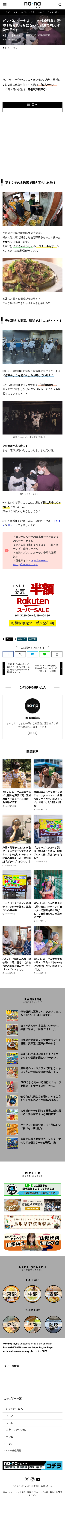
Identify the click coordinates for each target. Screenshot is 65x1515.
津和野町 (29, 35)
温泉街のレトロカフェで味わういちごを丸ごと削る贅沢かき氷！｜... (41, 1070)
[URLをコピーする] (56, 654)
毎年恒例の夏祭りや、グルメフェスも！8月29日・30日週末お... (41, 1013)
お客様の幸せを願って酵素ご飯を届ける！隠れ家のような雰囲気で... (41, 1112)
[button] (8, 654)
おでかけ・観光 (14, 1409)
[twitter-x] (30, 733)
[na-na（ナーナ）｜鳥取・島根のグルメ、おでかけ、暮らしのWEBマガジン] (32, 4)
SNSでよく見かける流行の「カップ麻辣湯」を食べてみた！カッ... (41, 1084)
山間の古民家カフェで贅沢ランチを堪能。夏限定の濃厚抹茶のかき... (41, 1042)
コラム (9, 1443)
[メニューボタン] (4, 4)
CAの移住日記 (13, 1450)
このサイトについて (21, 1486)
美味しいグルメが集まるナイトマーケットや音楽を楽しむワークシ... (41, 1056)
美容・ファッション (16, 1429)
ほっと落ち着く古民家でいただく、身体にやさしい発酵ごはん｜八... (41, 1027)
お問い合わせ (46, 1486)
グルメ (9, 1416)
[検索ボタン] (60, 4)
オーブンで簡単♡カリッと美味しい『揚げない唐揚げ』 (41, 1127)
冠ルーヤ (20, 35)
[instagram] (35, 733)
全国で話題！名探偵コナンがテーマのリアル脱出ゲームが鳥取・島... (41, 1141)
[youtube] (38, 1479)
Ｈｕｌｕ (13, 525)
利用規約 (35, 1486)
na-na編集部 (32, 717)
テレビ (9, 35)
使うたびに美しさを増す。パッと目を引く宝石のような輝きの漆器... (41, 1098)
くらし (9, 1423)
